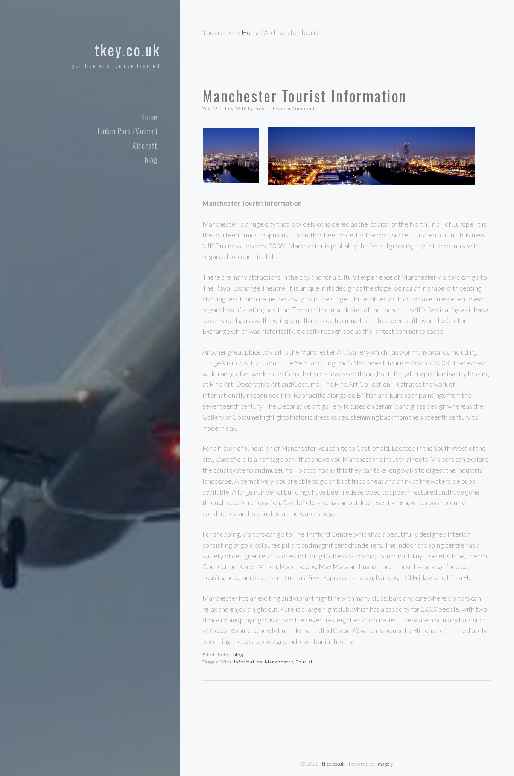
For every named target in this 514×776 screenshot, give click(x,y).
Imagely (384, 764)
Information (248, 662)
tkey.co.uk (127, 49)
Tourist (304, 662)
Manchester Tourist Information (304, 95)
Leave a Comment (294, 108)
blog (238, 654)
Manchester (279, 662)
